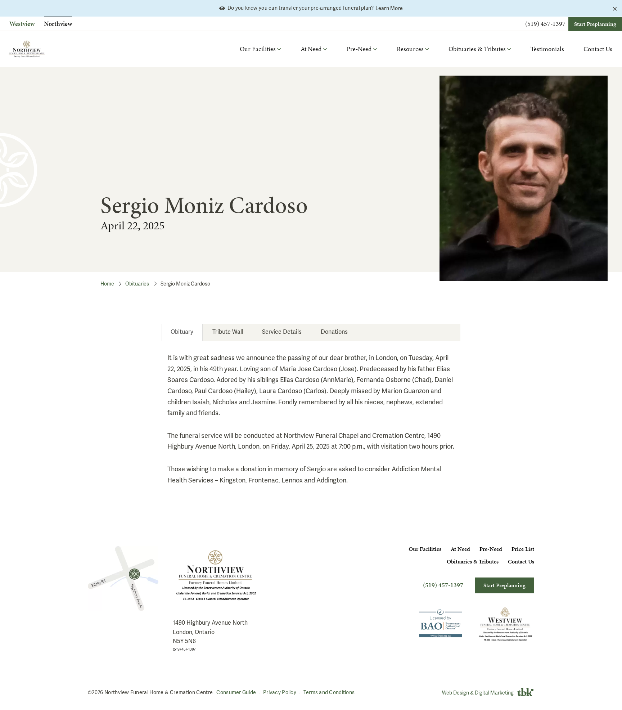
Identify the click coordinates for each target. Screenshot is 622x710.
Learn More (389, 8)
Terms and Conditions (329, 692)
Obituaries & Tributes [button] (477, 48)
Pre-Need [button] (359, 48)
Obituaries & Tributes (473, 561)
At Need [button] (311, 48)
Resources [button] (410, 48)
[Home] (27, 49)
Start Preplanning (595, 24)
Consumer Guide (236, 692)
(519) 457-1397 (545, 24)
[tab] (182, 332)
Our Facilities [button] (258, 48)
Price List (522, 549)
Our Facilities (425, 549)
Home (107, 284)
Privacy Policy (279, 692)
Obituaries (137, 284)
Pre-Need (490, 549)
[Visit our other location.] (505, 624)
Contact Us (597, 48)
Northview (58, 23)
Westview (22, 23)
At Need (460, 549)
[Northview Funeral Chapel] (123, 578)
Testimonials (547, 48)
